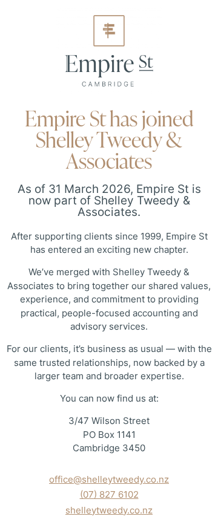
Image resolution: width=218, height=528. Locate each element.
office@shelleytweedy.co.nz (109, 479)
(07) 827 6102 (109, 494)
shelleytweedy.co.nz (109, 510)
